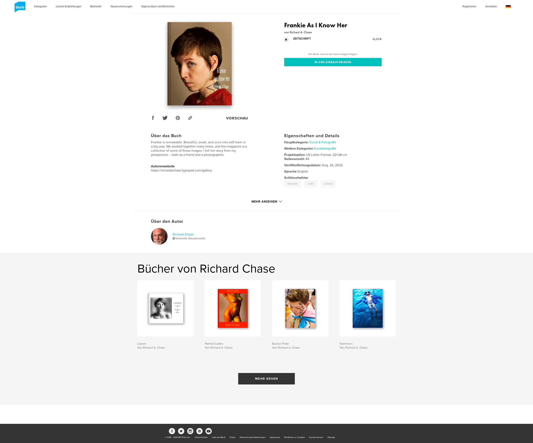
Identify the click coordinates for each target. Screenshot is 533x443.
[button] (508, 6)
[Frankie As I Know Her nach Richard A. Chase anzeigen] (199, 63)
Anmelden (491, 6)
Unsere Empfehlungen (68, 6)
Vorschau (237, 118)
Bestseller (96, 6)
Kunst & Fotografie (322, 142)
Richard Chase (183, 234)
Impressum (275, 437)
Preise (232, 437)
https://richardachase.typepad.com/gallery (181, 170)
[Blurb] (19, 8)
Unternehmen (201, 437)
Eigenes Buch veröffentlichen (158, 6)
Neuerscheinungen (121, 6)
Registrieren (469, 6)
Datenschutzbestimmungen (253, 437)
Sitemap (331, 437)
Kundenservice (316, 437)
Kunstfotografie (325, 148)
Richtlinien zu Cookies (294, 437)
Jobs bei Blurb (218, 437)
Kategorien (40, 6)
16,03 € (377, 39)
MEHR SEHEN (266, 378)
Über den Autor (167, 221)
